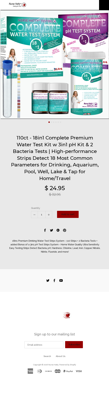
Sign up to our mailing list (54, 334)
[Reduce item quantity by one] (34, 214)
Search (47, 356)
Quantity (35, 208)
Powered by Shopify (67, 365)
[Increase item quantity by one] (48, 214)
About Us (60, 356)
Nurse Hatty (53, 365)
